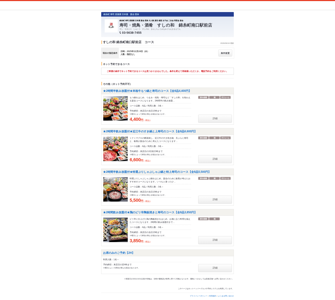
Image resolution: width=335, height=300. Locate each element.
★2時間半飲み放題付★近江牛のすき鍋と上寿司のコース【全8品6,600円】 (150, 131)
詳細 (215, 118)
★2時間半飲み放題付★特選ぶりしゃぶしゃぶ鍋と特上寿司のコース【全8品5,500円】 (157, 171)
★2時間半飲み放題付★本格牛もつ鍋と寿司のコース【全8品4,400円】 (147, 90)
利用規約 (212, 296)
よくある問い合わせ (226, 296)
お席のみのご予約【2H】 (119, 252)
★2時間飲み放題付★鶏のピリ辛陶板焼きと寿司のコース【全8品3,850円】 (150, 212)
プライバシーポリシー (198, 296)
